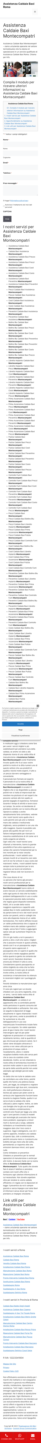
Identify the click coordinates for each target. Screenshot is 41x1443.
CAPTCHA (7, 211)
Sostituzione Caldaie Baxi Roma (16, 1282)
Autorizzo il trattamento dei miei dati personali (18, 206)
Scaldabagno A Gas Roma (14, 1289)
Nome (5, 149)
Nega (20, 730)
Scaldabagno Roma (11, 1285)
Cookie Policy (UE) (11, 1371)
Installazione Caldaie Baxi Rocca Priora (19, 1330)
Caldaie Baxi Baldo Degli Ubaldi (16, 1306)
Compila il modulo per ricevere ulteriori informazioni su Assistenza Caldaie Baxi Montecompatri (21, 110)
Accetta (20, 724)
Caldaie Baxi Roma (11, 1260)
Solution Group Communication (24, 1428)
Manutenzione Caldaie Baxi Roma (17, 1271)
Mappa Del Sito (9, 1364)
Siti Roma (8, 1428)
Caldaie (12, 1219)
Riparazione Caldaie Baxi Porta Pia (17, 1333)
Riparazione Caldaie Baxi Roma (16, 1274)
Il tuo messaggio (10, 183)
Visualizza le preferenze (20, 736)
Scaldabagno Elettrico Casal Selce (17, 1350)
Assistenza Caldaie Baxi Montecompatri (20, 1225)
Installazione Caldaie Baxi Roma (16, 1267)
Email (6, 163)
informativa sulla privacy (19, 201)
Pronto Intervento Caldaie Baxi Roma (18, 1278)
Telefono (7, 173)
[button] (38, 706)
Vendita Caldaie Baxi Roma (14, 1263)
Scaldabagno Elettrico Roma (15, 1292)
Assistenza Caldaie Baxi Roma (16, 1256)
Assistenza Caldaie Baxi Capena (16, 1309)
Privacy (6, 1367)
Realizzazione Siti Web (27, 1426)
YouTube (21, 1219)
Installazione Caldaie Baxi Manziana (18, 1347)
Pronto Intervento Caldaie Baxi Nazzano (20, 1343)
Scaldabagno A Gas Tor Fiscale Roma (19, 1313)
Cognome (6, 157)
